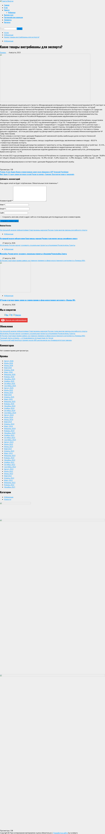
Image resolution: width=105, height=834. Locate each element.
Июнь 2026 (8, 365)
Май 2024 (8, 422)
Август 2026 (8, 361)
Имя (2, 205)
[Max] (6, 315)
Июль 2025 (8, 390)
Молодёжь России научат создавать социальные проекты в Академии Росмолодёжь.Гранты (37, 245)
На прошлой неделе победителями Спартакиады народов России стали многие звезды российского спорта (43, 230)
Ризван (3, 52)
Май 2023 (8, 449)
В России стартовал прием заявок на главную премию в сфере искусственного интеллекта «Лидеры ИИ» (42, 260)
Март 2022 (8, 480)
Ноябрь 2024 (9, 408)
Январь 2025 (9, 404)
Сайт (2, 213)
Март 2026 (8, 372)
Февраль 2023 (9, 455)
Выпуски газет (8, 15)
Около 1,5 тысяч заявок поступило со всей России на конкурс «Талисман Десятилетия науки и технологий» (37, 174)
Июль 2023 (8, 444)
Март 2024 (8, 426)
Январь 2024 (9, 431)
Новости (6, 10)
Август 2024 (8, 415)
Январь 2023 (9, 458)
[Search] (1, 26)
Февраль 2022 (9, 482)
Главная (6, 5)
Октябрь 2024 (9, 410)
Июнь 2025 (8, 392)
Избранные (11, 12)
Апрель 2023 (9, 451)
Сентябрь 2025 (10, 386)
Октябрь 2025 (9, 383)
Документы (7, 20)
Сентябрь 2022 (10, 467)
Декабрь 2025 (9, 379)
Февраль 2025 (9, 401)
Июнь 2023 (8, 446)
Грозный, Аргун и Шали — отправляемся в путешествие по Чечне (26, 338)
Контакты (7, 22)
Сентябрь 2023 (10, 440)
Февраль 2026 (9, 374)
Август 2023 (8, 442)
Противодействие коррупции (13, 17)
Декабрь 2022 (9, 460)
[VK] (11, 315)
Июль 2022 (8, 471)
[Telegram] (17, 315)
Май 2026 (8, 368)
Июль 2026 (8, 363)
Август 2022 (8, 469)
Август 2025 (8, 388)
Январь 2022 (9, 485)
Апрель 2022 (9, 478)
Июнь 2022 (8, 473)
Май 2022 (8, 476)
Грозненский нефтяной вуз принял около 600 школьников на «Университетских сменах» (36, 340)
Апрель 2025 (9, 397)
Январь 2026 (9, 377)
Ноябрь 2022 (9, 462)
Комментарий (6, 201)
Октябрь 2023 (9, 437)
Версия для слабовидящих (16, 320)
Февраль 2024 (9, 428)
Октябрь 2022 (9, 464)
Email (2, 209)
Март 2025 (8, 399)
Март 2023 (8, 453)
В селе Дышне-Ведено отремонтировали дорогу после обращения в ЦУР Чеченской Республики (34, 172)
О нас (6, 7)
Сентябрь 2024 (10, 413)
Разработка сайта (60, 833)
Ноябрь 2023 (9, 435)
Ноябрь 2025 (9, 381)
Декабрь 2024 (9, 406)
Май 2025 (8, 395)
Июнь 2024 (8, 419)
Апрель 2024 (9, 424)
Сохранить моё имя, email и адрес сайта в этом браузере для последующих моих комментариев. (41, 217)
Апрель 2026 (9, 370)
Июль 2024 (8, 417)
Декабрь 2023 (9, 433)
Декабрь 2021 (9, 487)
